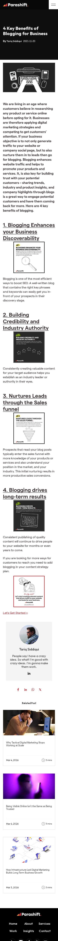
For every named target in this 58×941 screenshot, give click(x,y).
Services (44, 923)
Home (13, 923)
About (28, 923)
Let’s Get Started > (15, 613)
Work (13, 931)
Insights (28, 931)
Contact (44, 931)
